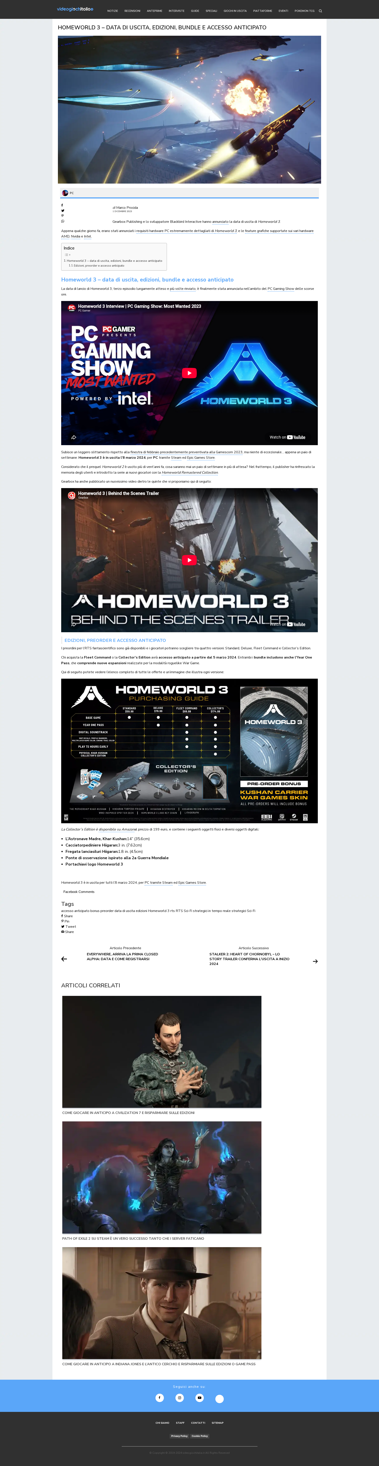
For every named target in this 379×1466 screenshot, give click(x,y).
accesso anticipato (75, 910)
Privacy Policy (179, 1436)
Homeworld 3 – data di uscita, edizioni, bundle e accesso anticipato (114, 260)
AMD (65, 236)
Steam (176, 457)
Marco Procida (127, 207)
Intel (87, 236)
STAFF (180, 1423)
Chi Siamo (162, 1423)
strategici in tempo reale (212, 910)
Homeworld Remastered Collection (190, 472)
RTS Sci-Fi (184, 910)
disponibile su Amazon (116, 829)
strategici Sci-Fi (243, 910)
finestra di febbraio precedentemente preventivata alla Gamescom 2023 (187, 452)
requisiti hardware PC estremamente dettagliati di (175, 230)
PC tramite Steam (159, 882)
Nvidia (75, 236)
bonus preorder (102, 910)
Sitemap (217, 1423)
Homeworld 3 (226, 230)
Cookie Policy (200, 1436)
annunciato (220, 221)
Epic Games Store (201, 457)
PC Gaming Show (281, 288)
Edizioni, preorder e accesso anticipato (99, 266)
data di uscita (124, 910)
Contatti (198, 1423)
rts (172, 910)
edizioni (141, 910)
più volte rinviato (183, 288)
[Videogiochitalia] (75, 9)
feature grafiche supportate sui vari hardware (279, 230)
